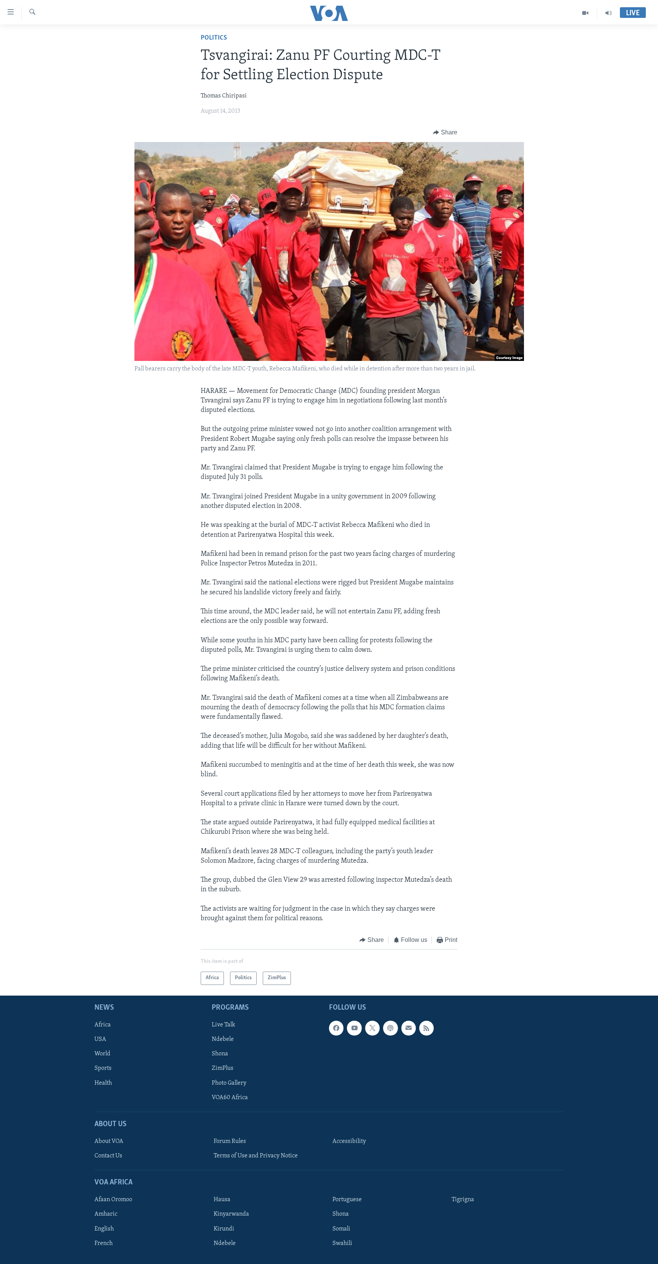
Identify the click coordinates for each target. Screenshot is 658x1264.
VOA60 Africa (230, 1097)
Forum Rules (230, 1141)
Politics (214, 38)
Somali (341, 1229)
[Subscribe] (408, 1028)
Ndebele (223, 1039)
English (104, 1229)
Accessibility (349, 1141)
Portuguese (347, 1200)
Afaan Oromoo (113, 1200)
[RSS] (426, 1028)
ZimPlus (222, 1068)
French (103, 1243)
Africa (102, 1025)
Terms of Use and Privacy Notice (256, 1156)
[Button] (445, 132)
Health (103, 1083)
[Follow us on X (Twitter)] (372, 1028)
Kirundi (224, 1229)
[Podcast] (390, 1028)
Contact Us (108, 1156)
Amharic (105, 1214)
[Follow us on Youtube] (354, 1028)
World (102, 1054)
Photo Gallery (229, 1083)
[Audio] (608, 13)
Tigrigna (463, 1200)
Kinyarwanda (231, 1214)
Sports (103, 1068)
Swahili (342, 1243)
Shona (220, 1054)
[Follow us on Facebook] (336, 1028)
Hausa (222, 1200)
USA (100, 1039)
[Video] (585, 13)
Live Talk (223, 1025)
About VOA (108, 1141)
